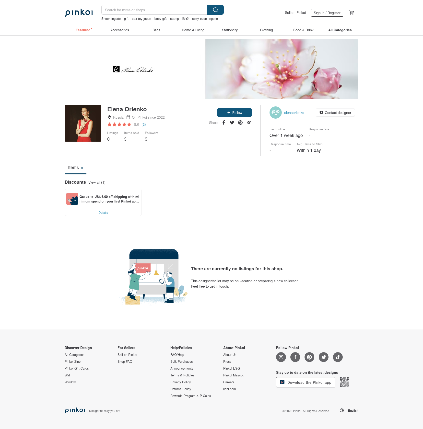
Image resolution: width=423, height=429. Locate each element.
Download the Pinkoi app (308, 382)
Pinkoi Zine (73, 361)
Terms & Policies (182, 375)
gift (126, 18)
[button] (234, 112)
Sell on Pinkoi (295, 12)
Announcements (181, 368)
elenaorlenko (294, 112)
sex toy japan (141, 18)
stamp (174, 18)
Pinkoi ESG (231, 368)
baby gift (160, 18)
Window (70, 382)
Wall (67, 375)
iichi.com (229, 389)
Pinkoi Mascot (233, 375)
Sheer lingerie (111, 18)
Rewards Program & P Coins (190, 395)
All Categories (74, 354)
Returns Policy (180, 389)
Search (215, 10)
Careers (228, 382)
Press (227, 361)
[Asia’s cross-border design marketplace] (79, 12)
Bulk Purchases (181, 361)
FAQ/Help (177, 354)
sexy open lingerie (205, 18)
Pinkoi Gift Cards (77, 368)
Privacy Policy (180, 382)
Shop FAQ (125, 361)
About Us (229, 354)
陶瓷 (185, 18)
